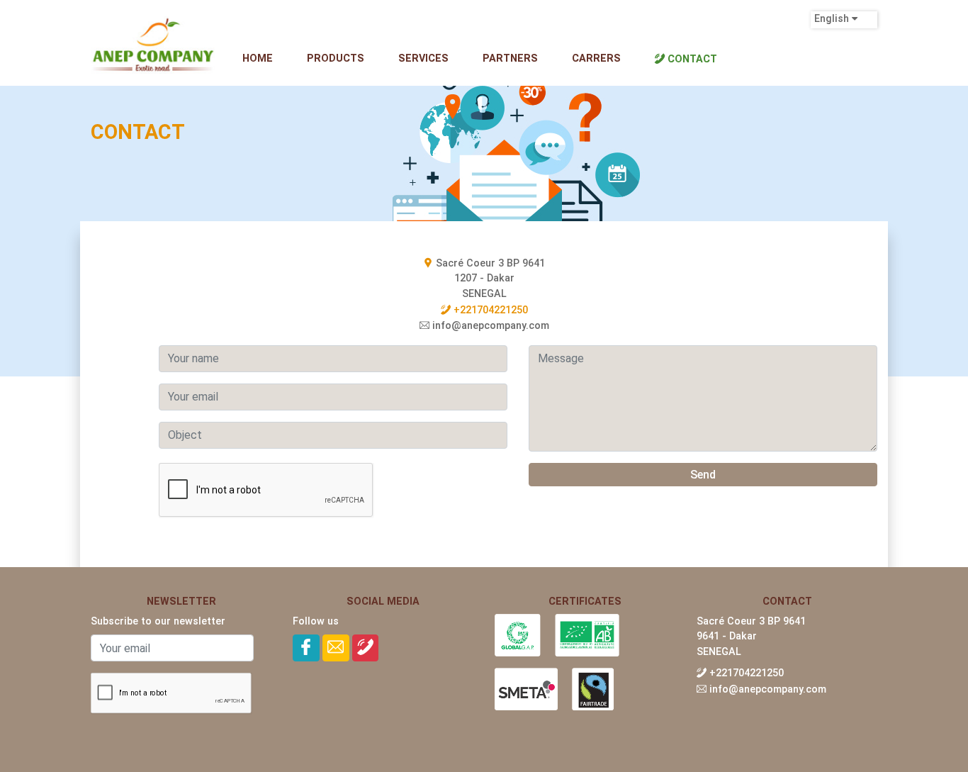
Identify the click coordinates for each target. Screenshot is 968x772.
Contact (691, 59)
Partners (510, 58)
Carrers (596, 58)
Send (703, 474)
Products (335, 58)
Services (423, 58)
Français (851, 40)
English (848, 61)
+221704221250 (489, 310)
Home (257, 58)
